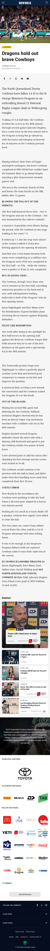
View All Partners (25, 894)
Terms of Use (19, 932)
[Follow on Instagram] (46, 905)
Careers (11, 937)
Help (17, 937)
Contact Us (24, 937)
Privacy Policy (30, 932)
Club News (7, 47)
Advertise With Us (35, 937)
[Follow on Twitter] (42, 905)
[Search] (46, 2)
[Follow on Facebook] (37, 905)
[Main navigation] (3, 2)
